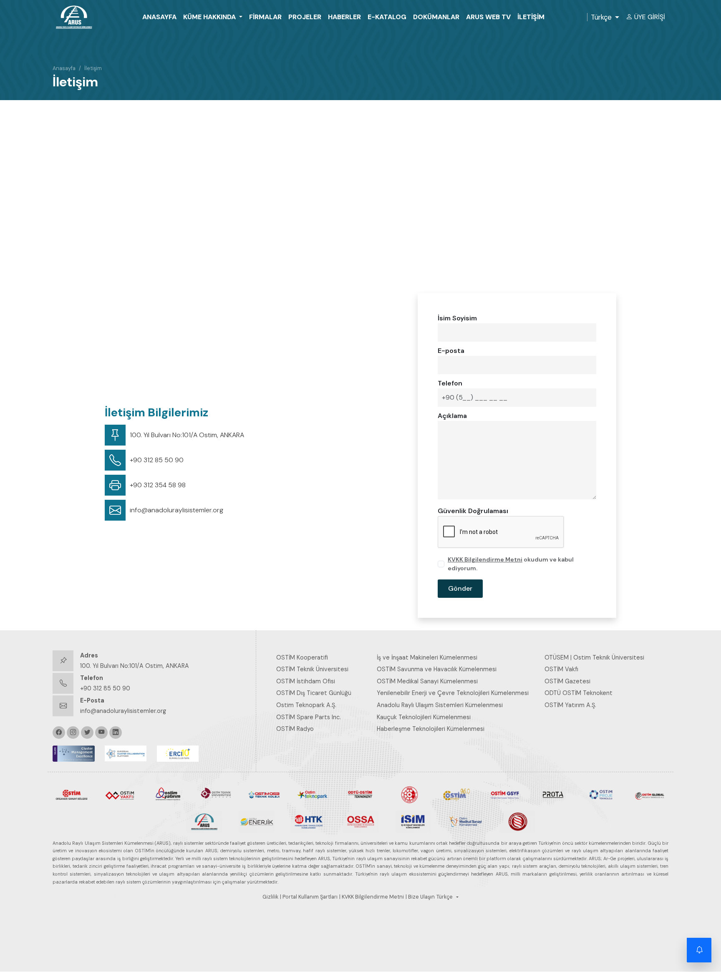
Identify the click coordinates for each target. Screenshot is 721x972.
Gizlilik (270, 897)
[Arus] (204, 821)
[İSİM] (413, 821)
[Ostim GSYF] (505, 794)
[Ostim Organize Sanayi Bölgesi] (72, 794)
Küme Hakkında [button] (210, 17)
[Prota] (553, 794)
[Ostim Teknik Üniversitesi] (216, 794)
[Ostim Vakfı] (120, 794)
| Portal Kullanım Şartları (309, 897)
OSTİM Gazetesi (567, 681)
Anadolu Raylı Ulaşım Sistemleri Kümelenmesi (440, 705)
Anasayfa (159, 17)
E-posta (451, 350)
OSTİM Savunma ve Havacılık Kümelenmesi (437, 669)
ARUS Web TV (488, 17)
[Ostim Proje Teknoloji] (601, 794)
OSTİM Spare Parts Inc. (308, 717)
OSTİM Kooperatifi (302, 657)
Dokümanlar (436, 17)
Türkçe (601, 17)
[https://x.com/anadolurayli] (87, 732)
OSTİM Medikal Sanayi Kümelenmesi (427, 681)
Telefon (450, 383)
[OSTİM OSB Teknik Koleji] (264, 794)
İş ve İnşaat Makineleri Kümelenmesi (427, 657)
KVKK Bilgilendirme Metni (485, 559)
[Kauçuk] (517, 821)
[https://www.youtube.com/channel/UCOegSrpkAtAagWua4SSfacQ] (101, 732)
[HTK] (308, 821)
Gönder (460, 588)
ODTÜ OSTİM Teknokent (579, 693)
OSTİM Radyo (295, 729)
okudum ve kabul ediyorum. (511, 564)
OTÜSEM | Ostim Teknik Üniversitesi (594, 657)
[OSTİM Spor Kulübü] (409, 794)
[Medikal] (465, 821)
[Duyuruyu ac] (699, 950)
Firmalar (265, 17)
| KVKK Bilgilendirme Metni (371, 897)
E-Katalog (387, 17)
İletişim (531, 17)
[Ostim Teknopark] (312, 794)
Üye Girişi (649, 17)
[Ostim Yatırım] (168, 794)
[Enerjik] (256, 821)
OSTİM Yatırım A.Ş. (570, 705)
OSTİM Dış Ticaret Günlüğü (313, 693)
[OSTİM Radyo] (457, 794)
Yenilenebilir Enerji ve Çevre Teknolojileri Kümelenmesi (453, 693)
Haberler (344, 17)
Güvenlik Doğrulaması (473, 510)
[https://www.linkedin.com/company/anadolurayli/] (115, 732)
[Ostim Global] (649, 794)
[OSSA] (361, 821)
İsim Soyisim (457, 318)
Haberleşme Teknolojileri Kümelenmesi (430, 729)
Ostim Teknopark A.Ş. (306, 705)
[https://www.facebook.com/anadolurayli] (59, 732)
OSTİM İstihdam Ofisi (305, 681)
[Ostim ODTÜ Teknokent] (360, 794)
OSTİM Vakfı (561, 669)
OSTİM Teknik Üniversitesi (312, 669)
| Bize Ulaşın (420, 897)
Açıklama (452, 415)
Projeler (304, 17)
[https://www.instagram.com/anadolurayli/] (73, 732)
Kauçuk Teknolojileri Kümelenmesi (424, 717)
